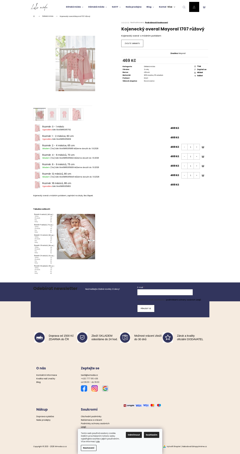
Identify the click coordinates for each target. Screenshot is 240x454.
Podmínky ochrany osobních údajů (95, 425)
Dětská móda (149, 66)
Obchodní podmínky (91, 416)
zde (98, 441)
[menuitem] (74, 7)
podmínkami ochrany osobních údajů (183, 299)
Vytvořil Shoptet (174, 446)
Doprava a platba (45, 416)
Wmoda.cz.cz (61, 446)
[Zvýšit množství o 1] (197, 147)
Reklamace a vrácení (91, 420)
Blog (38, 382)
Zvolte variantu (132, 43)
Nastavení (88, 447)
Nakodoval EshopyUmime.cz (194, 446)
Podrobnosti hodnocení (156, 22)
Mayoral (182, 53)
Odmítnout (134, 434)
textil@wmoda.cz (89, 375)
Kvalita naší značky (45, 378)
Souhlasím (151, 434)
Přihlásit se (146, 308)
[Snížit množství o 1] (185, 147)
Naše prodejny (43, 420)
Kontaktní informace (46, 375)
